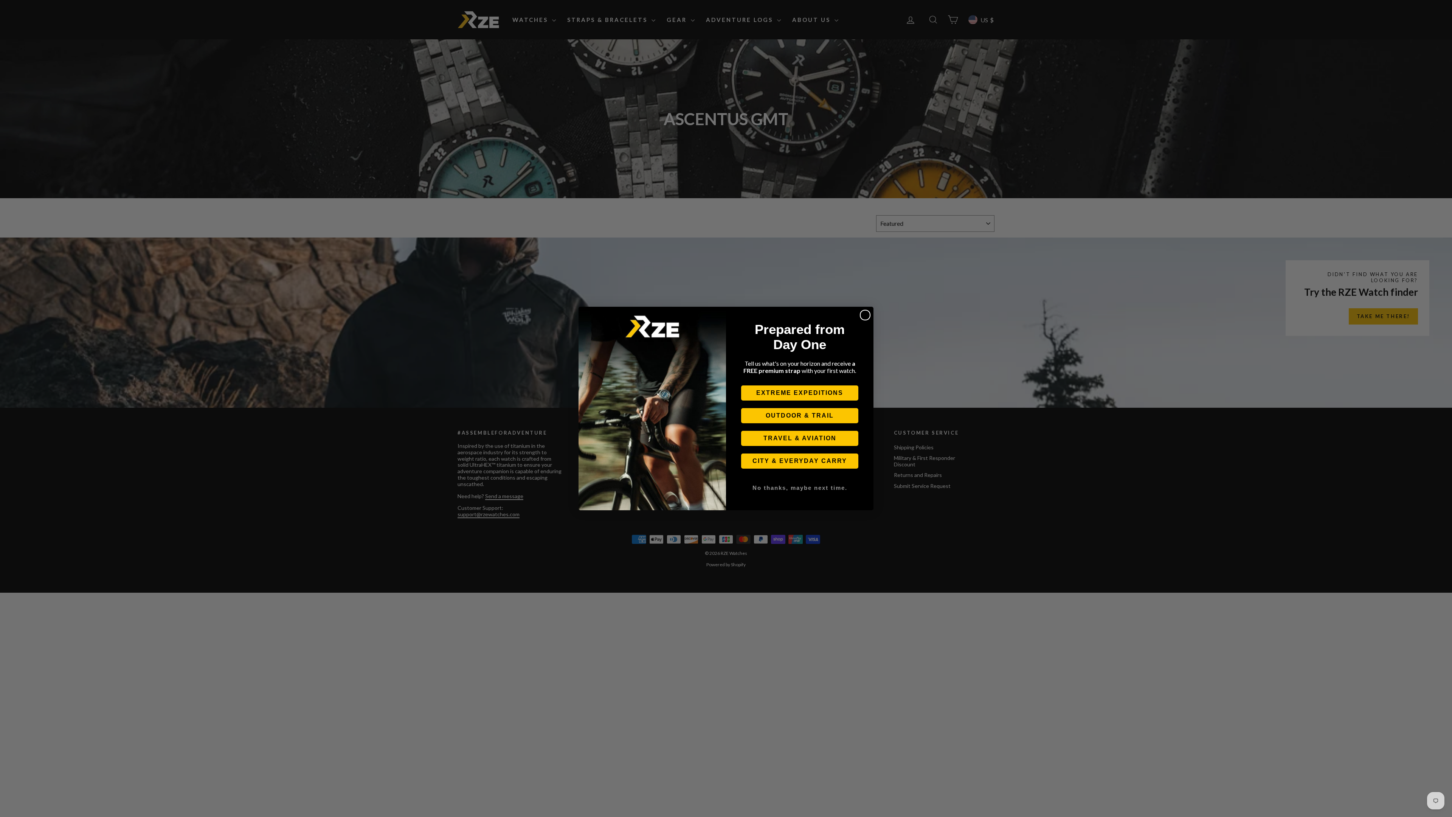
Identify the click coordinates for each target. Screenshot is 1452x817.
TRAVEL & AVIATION (799, 438)
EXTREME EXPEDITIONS (799, 393)
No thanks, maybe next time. (799, 488)
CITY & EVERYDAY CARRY (799, 461)
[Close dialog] (865, 315)
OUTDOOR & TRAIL (800, 415)
